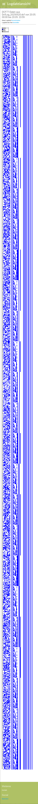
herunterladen (15, 20)
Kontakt (4, 790)
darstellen (16, 22)
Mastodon (5, 799)
